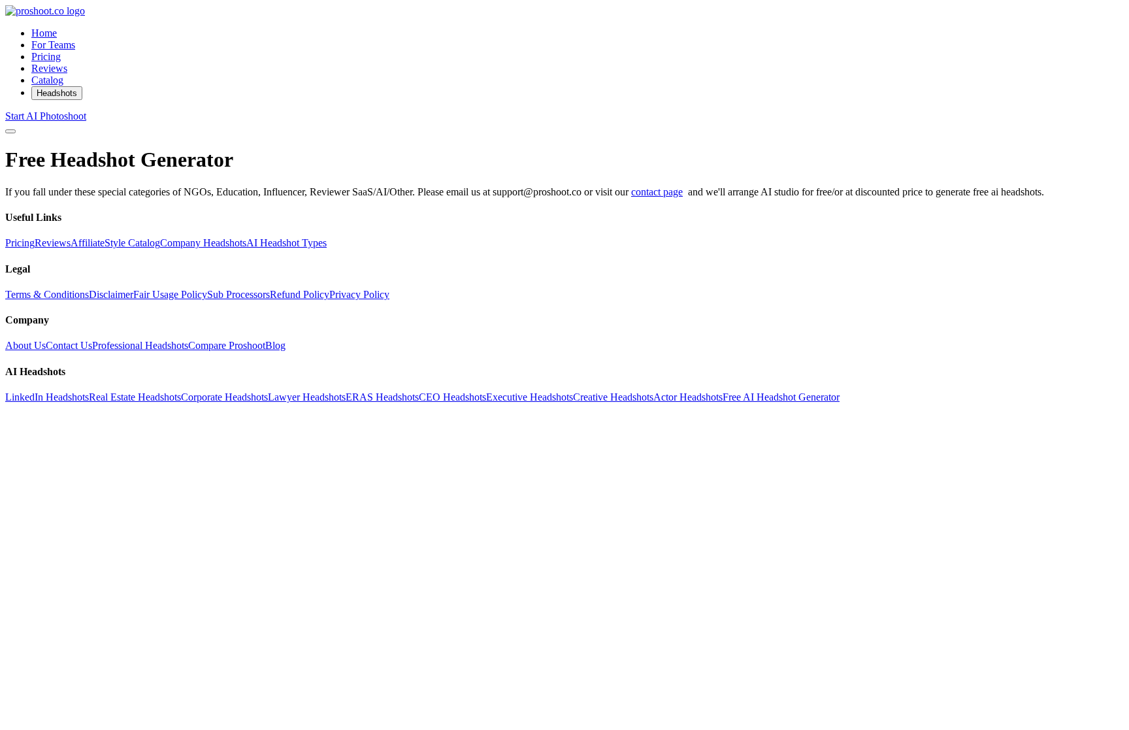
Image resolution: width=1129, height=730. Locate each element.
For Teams (53, 44)
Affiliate (88, 242)
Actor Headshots (688, 397)
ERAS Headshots (382, 397)
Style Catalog (132, 242)
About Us (25, 345)
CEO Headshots (452, 397)
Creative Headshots (613, 397)
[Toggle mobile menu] (10, 131)
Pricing (46, 56)
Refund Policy (299, 294)
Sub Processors (238, 294)
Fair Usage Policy (170, 294)
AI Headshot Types (286, 242)
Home (44, 33)
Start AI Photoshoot (45, 116)
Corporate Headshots (224, 397)
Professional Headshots (140, 345)
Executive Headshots (529, 397)
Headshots (57, 93)
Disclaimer (111, 294)
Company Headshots (203, 242)
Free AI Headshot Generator (781, 397)
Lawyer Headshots (307, 397)
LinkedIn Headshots (47, 397)
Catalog (47, 80)
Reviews (49, 68)
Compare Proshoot (226, 345)
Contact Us (69, 345)
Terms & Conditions (47, 294)
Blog (275, 345)
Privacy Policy (359, 294)
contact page (657, 191)
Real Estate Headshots (135, 397)
